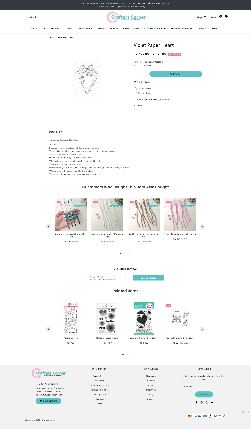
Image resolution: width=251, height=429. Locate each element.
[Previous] (48, 226)
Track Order (151, 390)
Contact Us (100, 380)
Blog (151, 394)
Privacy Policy (100, 394)
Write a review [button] (148, 277)
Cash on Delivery (100, 376)
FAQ (100, 403)
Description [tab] (55, 131)
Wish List (151, 385)
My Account (151, 376)
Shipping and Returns (100, 385)
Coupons (100, 399)
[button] (31, 17)
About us (151, 399)
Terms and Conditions (100, 390)
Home (52, 37)
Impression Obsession (154, 62)
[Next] (202, 226)
